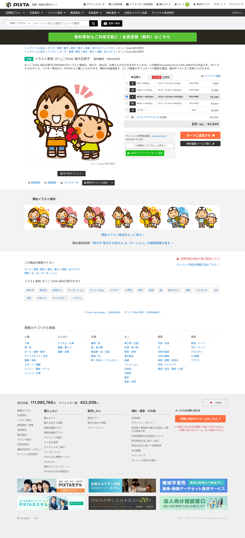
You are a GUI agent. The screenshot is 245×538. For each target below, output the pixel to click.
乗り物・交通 (131, 343)
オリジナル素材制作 (163, 12)
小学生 (128, 290)
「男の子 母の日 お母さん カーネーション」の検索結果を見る (130, 243)
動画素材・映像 (25, 425)
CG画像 (195, 356)
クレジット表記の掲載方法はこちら (196, 264)
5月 (216, 290)
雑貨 (126, 377)
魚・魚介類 (97, 347)
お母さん (57, 290)
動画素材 (75, 12)
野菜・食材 (130, 351)
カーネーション (49, 273)
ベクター (114, 290)
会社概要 (136, 450)
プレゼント (202, 290)
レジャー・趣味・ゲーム (37, 368)
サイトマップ (236, 4)
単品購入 (136, 76)
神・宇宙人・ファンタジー (105, 360)
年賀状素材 (23, 444)
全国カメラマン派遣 (135, 12)
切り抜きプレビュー (73, 173)
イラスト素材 (55, 12)
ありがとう (174, 290)
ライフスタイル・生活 (35, 356)
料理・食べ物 (131, 347)
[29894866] (142, 312)
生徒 (151, 290)
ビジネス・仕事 (66, 343)
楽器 (126, 360)
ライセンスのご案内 (54, 447)
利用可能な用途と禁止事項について (200, 258)
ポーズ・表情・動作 (58, 48)
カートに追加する (198, 135)
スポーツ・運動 (32, 364)
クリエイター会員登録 (141, 4)
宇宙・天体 (163, 343)
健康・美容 (30, 360)
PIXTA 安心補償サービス (56, 457)
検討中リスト (203, 4)
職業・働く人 (65, 347)
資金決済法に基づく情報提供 (146, 445)
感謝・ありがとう (94, 48)
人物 (26, 343)
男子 (140, 290)
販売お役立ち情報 (97, 422)
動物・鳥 (95, 343)
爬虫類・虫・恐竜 (100, 351)
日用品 (127, 368)
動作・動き (76, 48)
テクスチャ (197, 351)
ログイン (238, 12)
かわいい (42, 298)
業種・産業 (63, 351)
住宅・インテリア (167, 364)
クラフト (195, 360)
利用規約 (136, 418)
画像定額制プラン (53, 427)
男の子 (30, 290)
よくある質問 (51, 442)
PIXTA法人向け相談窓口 (56, 471)
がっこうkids (97, 290)
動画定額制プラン (53, 432)
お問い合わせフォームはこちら (199, 418)
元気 (29, 298)
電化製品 (129, 356)
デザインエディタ (96, 4)
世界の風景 (163, 351)
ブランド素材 (24, 439)
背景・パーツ (198, 343)
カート (183, 4)
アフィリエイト (96, 427)
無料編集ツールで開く (198, 143)
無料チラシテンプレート (56, 466)
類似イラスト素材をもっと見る (121, 235)
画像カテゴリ (24, 410)
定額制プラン (13, 12)
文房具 (127, 373)
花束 (188, 290)
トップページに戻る (34, 48)
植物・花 (29, 273)
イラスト (110, 48)
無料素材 (111, 12)
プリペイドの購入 (53, 437)
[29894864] (104, 312)
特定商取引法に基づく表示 (145, 440)
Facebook (24, 518)
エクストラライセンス (148, 117)
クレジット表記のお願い (144, 460)
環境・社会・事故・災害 (170, 368)
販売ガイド (93, 418)
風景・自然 (130, 381)
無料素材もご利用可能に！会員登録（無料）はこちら (122, 37)
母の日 (43, 290)
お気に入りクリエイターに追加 (146, 153)
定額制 (161, 77)
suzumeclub (158, 136)
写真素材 (34, 12)
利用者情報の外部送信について (147, 436)
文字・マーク (198, 347)
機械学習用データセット (29, 449)
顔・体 (27, 347)
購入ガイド (165, 4)
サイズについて (52, 452)
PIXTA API (49, 461)
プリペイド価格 (212, 76)
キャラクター (59, 298)
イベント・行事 (32, 373)
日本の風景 (163, 356)
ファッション (131, 364)
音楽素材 (93, 12)
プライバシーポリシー (142, 422)
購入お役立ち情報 (53, 422)
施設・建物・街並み (168, 360)
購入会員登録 (115, 4)
